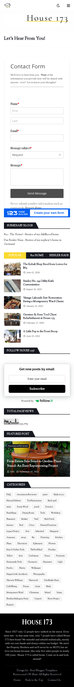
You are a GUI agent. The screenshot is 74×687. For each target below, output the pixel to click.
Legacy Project (13, 531)
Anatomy (11, 537)
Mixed (48, 592)
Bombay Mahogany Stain (17, 598)
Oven (31, 525)
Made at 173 (59, 494)
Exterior (49, 506)
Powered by (27, 400)
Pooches (51, 549)
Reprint (10, 604)
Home (17, 680)
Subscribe (37, 388)
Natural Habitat (14, 500)
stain (9, 506)
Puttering (45, 537)
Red (21, 525)
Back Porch (49, 519)
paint (45, 494)
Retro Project (54, 598)
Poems (26, 586)
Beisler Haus (59, 255)
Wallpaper (36, 568)
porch (36, 506)
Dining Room (28, 513)
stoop (23, 537)
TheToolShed (36, 549)
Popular (15, 255)
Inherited (40, 531)
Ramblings (11, 513)
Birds (48, 586)
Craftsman (33, 555)
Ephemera (37, 543)
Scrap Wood (22, 506)
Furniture (60, 555)
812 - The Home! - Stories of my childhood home (31, 234)
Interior (10, 525)
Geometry (32, 562)
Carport (38, 598)
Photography (39, 574)
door (21, 555)
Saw (27, 531)
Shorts (22, 568)
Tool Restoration (34, 500)
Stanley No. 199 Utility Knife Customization (38, 282)
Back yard (52, 500)
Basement (11, 519)
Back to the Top (34, 680)
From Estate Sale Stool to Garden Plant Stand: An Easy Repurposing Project (34, 463)
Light (60, 562)
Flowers (52, 543)
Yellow (10, 555)
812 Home (37, 255)
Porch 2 (10, 568)
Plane (9, 543)
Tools (42, 513)
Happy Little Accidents (17, 574)
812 (33, 537)
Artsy (37, 586)
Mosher (24, 519)
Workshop (55, 513)
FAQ (9, 494)
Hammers (47, 562)
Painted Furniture (48, 525)
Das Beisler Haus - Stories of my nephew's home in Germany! (32, 242)
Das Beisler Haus (51, 580)
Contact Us (54, 680)
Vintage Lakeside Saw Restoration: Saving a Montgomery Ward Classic (43, 299)
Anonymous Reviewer (27, 494)
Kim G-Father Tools (15, 549)
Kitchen (59, 537)
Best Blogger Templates (43, 670)
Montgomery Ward (15, 592)
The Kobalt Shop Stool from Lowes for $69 (45, 266)
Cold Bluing (12, 586)
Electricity (22, 543)
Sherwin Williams (15, 580)
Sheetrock (33, 580)
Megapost (54, 531)
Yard (36, 519)
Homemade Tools (14, 562)
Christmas (34, 592)
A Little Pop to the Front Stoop (40, 331)
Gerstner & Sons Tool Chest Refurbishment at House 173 (39, 316)
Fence (47, 555)
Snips (59, 592)
